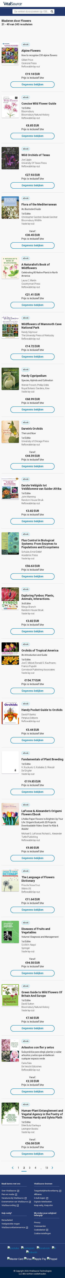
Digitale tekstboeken (43, 1202)
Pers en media (8, 1194)
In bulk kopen (40, 1198)
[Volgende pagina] (52, 1168)
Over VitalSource (9, 1191)
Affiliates (38, 1194)
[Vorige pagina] (12, 1168)
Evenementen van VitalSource (15, 1202)
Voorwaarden (40, 1226)
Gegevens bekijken (32, 84)
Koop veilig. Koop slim (43, 1205)
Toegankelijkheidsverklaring (46, 1191)
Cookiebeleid (40, 1230)
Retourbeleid (7, 1220)
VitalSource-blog (9, 1205)
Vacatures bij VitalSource (13, 1198)
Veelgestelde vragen (11, 1224)
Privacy (37, 1222)
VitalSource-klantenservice (14, 1227)
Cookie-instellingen (42, 1233)
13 (46, 1167)
